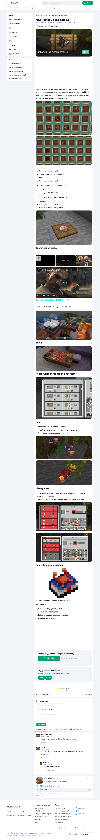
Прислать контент (15, 64)
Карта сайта (59, 822)
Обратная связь (68, 828)
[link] (39, 270)
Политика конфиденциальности (84, 828)
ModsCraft (39, 15)
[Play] (37, 265)
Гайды (36, 822)
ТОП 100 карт (38, 811)
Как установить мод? (16, 67)
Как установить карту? (16, 71)
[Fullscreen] (54, 265)
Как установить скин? (16, 79)
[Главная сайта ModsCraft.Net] (12, 3)
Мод (79, 92)
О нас (60, 828)
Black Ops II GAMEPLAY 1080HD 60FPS (57, 270)
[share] (88, 269)
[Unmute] (39, 265)
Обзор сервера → (42, 796)
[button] (69, 834)
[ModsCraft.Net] (13, 806)
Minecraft (9, 835)
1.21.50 (48, 677)
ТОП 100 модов (39, 808)
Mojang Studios (24, 835)
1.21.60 (41, 677)
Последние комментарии (42, 814)
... (61, 26)
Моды (45, 15)
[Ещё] (49, 742)
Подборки (37, 819)
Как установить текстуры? (17, 75)
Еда (37, 685)
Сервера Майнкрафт (41, 816)
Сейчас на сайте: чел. (18, 812)
